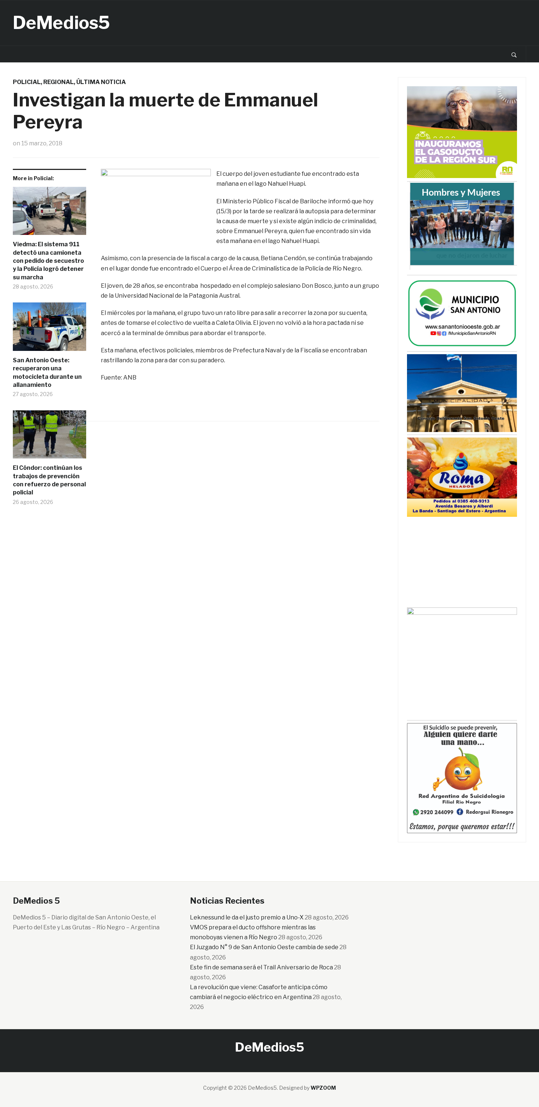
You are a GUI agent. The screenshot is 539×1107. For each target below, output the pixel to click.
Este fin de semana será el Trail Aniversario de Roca (261, 967)
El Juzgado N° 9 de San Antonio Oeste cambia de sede (264, 947)
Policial (27, 82)
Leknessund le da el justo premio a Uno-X (247, 917)
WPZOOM (323, 1088)
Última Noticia (101, 82)
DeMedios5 (61, 22)
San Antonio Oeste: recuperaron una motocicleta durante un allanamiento (47, 372)
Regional (58, 82)
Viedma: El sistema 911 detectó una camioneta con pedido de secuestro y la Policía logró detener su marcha (48, 261)
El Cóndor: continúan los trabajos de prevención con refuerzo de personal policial (49, 480)
